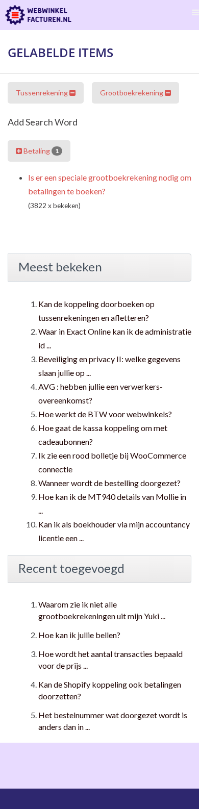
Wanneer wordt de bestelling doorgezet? (109, 483)
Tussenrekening (42, 92)
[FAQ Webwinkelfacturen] (38, 15)
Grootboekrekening (132, 92)
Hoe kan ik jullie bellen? (79, 635)
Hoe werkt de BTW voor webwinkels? (105, 414)
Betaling (40, 150)
